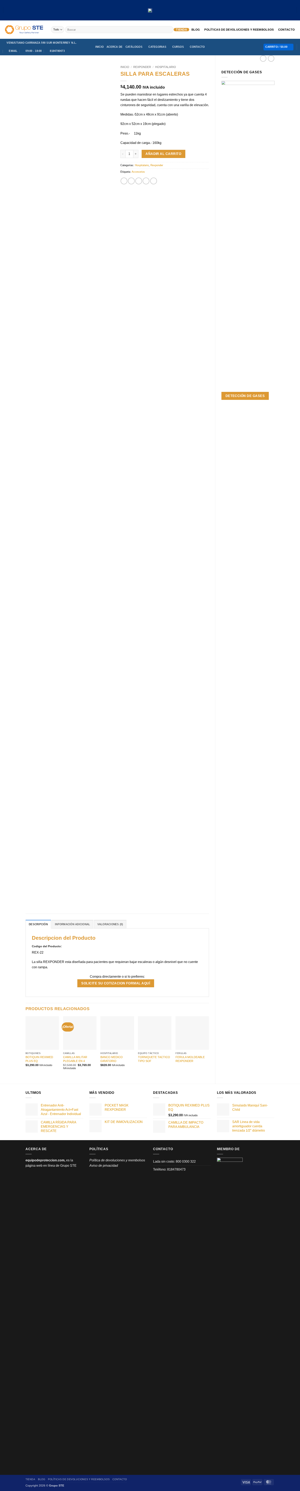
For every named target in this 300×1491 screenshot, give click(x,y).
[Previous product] (271, 58)
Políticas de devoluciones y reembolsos (239, 29)
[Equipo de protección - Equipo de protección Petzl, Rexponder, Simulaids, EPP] (24, 30)
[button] (278, 47)
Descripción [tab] (38, 924)
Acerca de (114, 46)
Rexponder (142, 67)
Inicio (99, 46)
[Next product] (263, 58)
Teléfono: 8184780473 (169, 1169)
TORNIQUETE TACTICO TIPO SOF (154, 1059)
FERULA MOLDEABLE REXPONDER (190, 1059)
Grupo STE (68, 1165)
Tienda (181, 29)
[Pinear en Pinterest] (146, 181)
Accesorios (138, 171)
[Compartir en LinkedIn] (153, 181)
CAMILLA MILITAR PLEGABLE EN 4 (75, 1059)
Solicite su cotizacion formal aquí (115, 983)
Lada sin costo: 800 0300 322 (174, 1161)
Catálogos (134, 46)
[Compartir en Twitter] (131, 181)
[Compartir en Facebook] (124, 181)
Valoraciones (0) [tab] (110, 924)
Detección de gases (245, 396)
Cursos (178, 46)
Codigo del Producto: (47, 946)
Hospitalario (165, 67)
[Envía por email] (138, 181)
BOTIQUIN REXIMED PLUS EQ (39, 1059)
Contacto (286, 29)
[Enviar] (169, 29)
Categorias (157, 46)
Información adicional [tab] (72, 924)
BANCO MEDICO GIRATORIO (111, 1059)
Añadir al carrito (163, 154)
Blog (195, 29)
